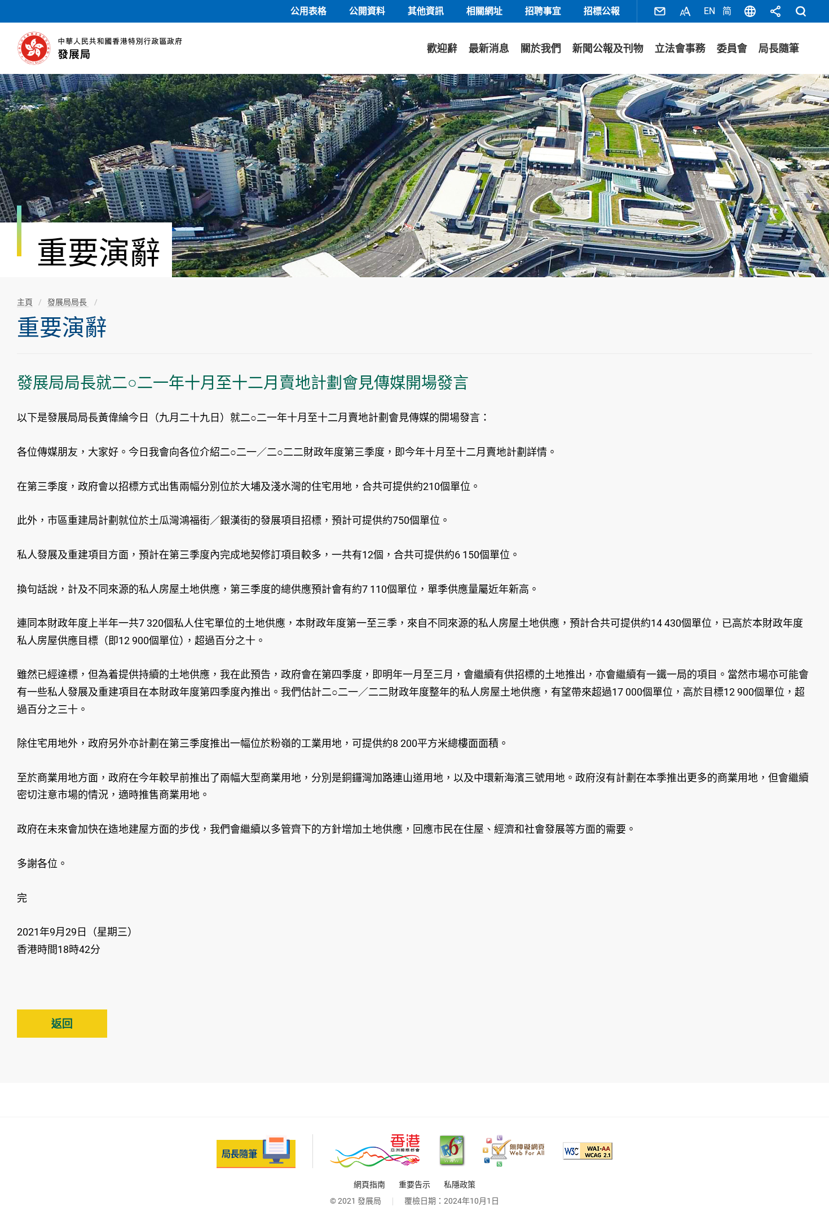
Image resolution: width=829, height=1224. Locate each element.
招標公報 (602, 11)
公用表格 (308, 11)
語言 (750, 11)
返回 (62, 1023)
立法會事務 (680, 48)
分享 (775, 11)
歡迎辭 (442, 48)
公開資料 (367, 11)
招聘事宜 (543, 11)
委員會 (732, 48)
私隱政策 (459, 1184)
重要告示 (414, 1184)
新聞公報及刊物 (607, 48)
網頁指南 (369, 1184)
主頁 (25, 302)
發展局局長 (68, 302)
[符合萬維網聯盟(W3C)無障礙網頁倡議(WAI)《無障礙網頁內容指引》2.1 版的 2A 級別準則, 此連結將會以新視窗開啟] (587, 1151)
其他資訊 (426, 11)
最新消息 (489, 48)
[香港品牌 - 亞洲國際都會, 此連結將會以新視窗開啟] (375, 1151)
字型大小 (685, 11)
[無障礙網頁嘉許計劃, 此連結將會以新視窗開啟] (513, 1151)
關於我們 (541, 48)
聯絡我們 (660, 11)
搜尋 (801, 11)
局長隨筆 (779, 48)
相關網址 (484, 11)
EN (709, 11)
